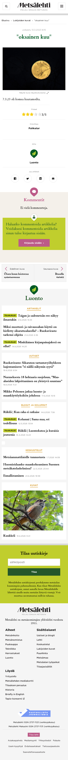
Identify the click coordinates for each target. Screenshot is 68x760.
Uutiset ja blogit (46, 635)
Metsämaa (42, 658)
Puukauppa (11, 644)
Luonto (34, 299)
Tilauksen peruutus (15, 685)
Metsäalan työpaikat (48, 662)
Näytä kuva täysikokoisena (32, 93)
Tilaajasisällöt (44, 666)
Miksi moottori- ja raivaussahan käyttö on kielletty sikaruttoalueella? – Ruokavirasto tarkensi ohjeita (30, 331)
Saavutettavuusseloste (34, 752)
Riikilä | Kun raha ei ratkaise (21, 412)
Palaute (56, 740)
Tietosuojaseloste (51, 746)
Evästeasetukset (33, 746)
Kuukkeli (9, 536)
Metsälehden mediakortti (19, 681)
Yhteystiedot (44, 740)
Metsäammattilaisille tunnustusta (24, 457)
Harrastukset (12, 653)
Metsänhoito (12, 635)
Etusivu (5, 20)
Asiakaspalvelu (15, 740)
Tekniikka (10, 649)
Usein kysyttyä (15, 746)
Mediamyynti (30, 740)
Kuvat (34, 485)
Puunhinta (42, 653)
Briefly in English (14, 694)
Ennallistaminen (13, 476)
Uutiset (34, 356)
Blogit (25, 405)
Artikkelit (34, 308)
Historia (9, 690)
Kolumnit (40, 405)
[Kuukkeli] (33, 511)
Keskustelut (34, 450)
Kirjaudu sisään (33, 243)
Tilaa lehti (33, 735)
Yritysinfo (10, 676)
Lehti (39, 640)
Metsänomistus (13, 640)
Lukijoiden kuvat (22, 20)
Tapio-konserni (13, 699)
